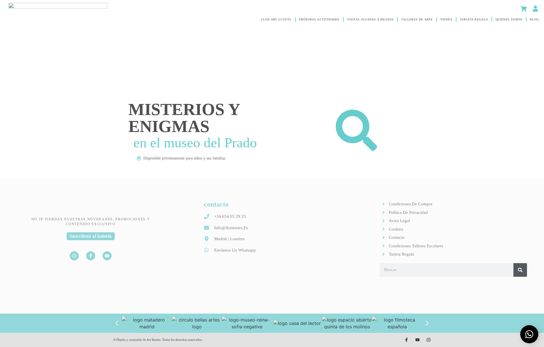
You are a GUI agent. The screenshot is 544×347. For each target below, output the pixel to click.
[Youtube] (107, 255)
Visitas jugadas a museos (370, 19)
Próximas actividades (319, 19)
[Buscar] (520, 270)
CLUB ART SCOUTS (276, 19)
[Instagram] (74, 255)
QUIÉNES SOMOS (509, 19)
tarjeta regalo (474, 19)
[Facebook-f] (90, 255)
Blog (534, 19)
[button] (116, 323)
